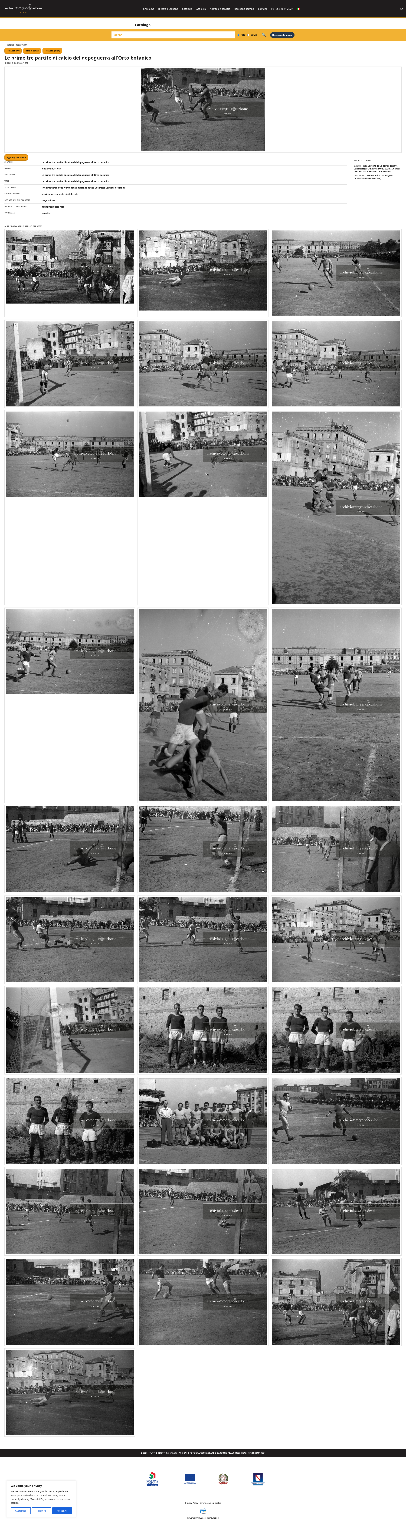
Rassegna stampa (244, 8)
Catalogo (187, 8)
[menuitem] (298, 8)
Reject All (41, 1510)
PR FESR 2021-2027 (282, 8)
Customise (20, 1510)
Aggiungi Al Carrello (16, 157)
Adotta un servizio (220, 8)
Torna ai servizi (32, 51)
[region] (41, 1499)
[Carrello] (401, 8)
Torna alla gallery (52, 51)
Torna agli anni (13, 51)
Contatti (262, 8)
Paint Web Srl (213, 1518)
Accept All (62, 1510)
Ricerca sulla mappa (282, 35)
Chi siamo (148, 8)
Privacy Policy (191, 1502)
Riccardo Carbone (168, 8)
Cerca (263, 34)
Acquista (201, 8)
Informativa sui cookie (210, 1502)
